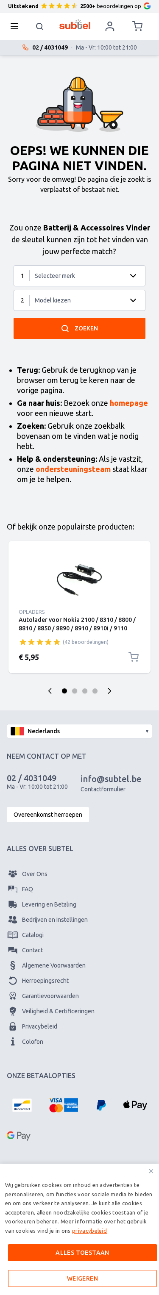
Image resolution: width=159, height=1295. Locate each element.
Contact (32, 950)
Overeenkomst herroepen (48, 814)
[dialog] (79, 1229)
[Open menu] (17, 26)
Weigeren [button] (82, 1278)
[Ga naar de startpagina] (74, 24)
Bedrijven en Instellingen (55, 919)
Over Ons (34, 874)
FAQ (27, 889)
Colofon (32, 1041)
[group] (40, 642)
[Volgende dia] (109, 691)
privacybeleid (89, 1231)
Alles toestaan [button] (82, 1252)
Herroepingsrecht (45, 980)
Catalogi (33, 935)
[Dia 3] (85, 691)
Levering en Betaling (49, 904)
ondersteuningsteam (73, 469)
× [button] (151, 1171)
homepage (129, 403)
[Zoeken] (40, 26)
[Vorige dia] (50, 691)
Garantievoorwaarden (50, 996)
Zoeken (86, 328)
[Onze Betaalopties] (22, 1105)
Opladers (32, 612)
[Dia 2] (75, 691)
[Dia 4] (95, 691)
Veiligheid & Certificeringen (58, 1011)
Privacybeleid (39, 1026)
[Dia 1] (64, 691)
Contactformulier (103, 789)
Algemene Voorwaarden (54, 965)
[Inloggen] (109, 26)
